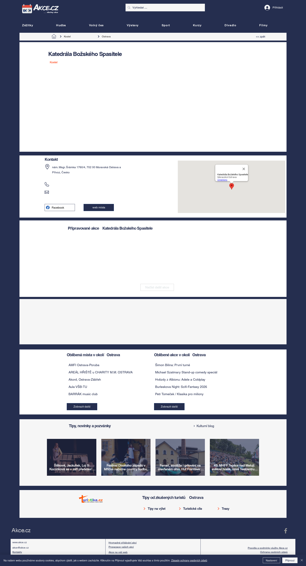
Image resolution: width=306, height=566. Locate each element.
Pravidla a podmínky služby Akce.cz (268, 548)
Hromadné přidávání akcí (123, 542)
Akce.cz (21, 530)
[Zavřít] (302, 560)
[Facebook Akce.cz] (285, 530)
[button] (99, 207)
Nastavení (271, 560)
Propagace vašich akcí (121, 546)
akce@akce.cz (20, 547)
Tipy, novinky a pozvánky (90, 425)
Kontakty (17, 552)
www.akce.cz (19, 542)
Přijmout (289, 560)
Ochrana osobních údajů (274, 552)
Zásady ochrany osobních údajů (189, 560)
